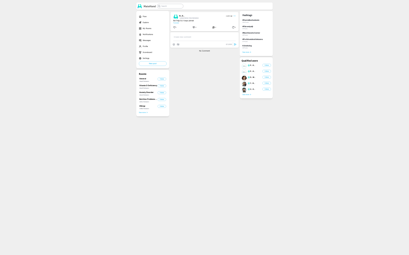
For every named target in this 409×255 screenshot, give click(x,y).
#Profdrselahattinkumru (252, 39)
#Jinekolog (247, 46)
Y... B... (252, 83)
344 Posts (245, 22)
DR (248, 65)
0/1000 (229, 44)
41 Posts (245, 28)
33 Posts (245, 48)
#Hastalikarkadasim (250, 20)
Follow (162, 79)
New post (153, 64)
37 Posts (245, 41)
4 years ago (229, 16)
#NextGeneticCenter (251, 33)
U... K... (252, 89)
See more (142, 112)
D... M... (252, 77)
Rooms (142, 74)
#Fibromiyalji (247, 27)
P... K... (252, 65)
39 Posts (245, 35)
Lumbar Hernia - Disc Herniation (189, 18)
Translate (176, 23)
